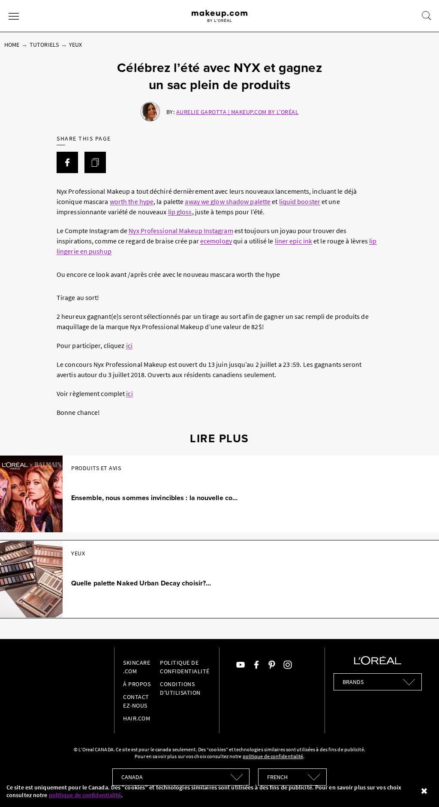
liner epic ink (293, 241)
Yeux (75, 44)
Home (11, 44)
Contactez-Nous (136, 701)
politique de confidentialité (85, 795)
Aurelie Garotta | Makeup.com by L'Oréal (237, 112)
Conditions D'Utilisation (180, 688)
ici (129, 345)
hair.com (136, 718)
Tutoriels (44, 44)
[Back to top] (419, 787)
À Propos (136, 684)
